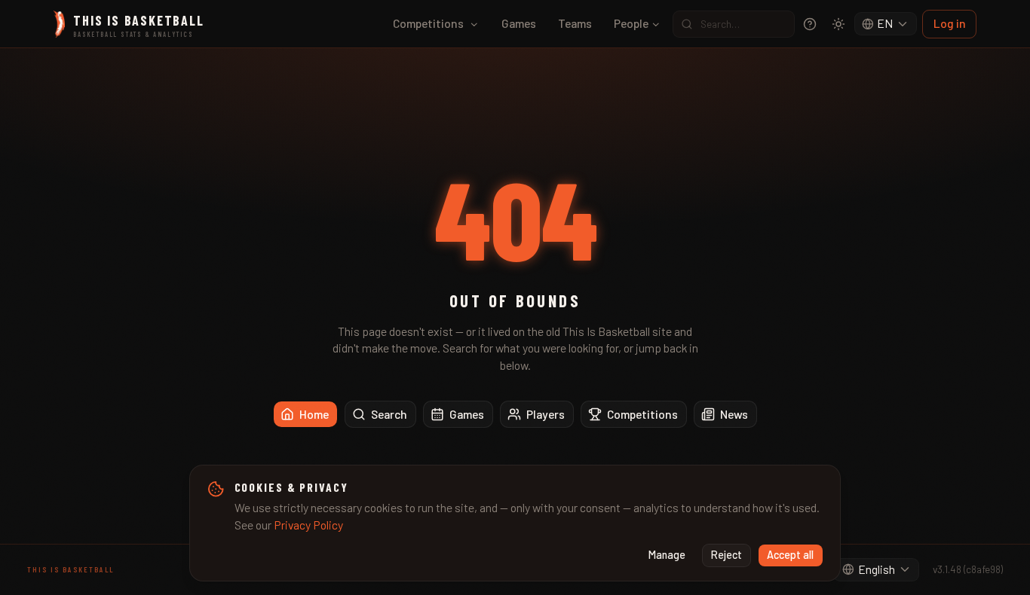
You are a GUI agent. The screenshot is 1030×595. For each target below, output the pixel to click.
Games (518, 23)
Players (545, 414)
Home (314, 414)
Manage (666, 554)
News (734, 414)
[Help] (809, 24)
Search (389, 414)
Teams (575, 23)
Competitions (428, 23)
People (631, 23)
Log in (949, 23)
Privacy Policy (308, 524)
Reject (726, 554)
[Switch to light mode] (838, 24)
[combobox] (886, 24)
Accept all (790, 554)
